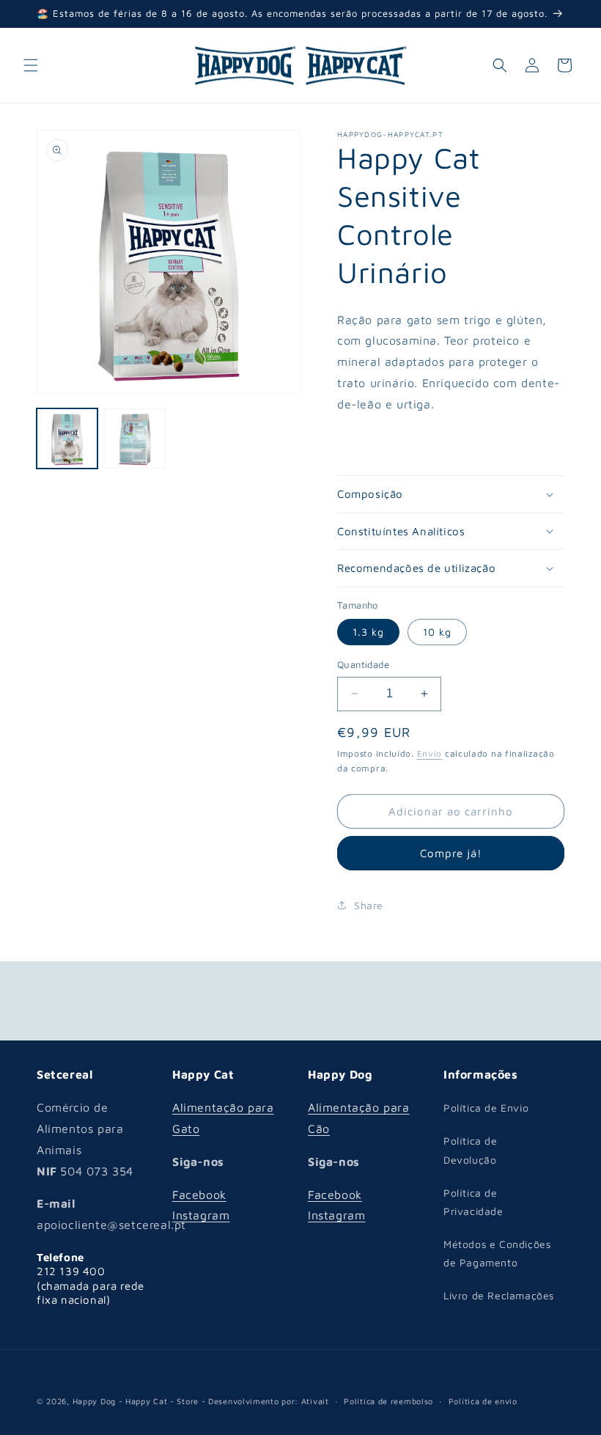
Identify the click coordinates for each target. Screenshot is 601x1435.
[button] (31, 65)
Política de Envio (485, 1107)
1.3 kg (368, 631)
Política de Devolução (470, 1149)
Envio (430, 753)
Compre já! (451, 853)
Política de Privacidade (473, 1201)
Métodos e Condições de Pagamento (496, 1253)
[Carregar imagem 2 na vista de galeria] (135, 438)
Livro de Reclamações (498, 1295)
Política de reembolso (388, 1401)
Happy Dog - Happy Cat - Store (136, 1401)
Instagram (200, 1215)
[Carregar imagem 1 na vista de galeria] (67, 438)
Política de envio (483, 1401)
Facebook (199, 1194)
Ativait (315, 1401)
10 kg (437, 631)
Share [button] (368, 905)
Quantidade (363, 664)
